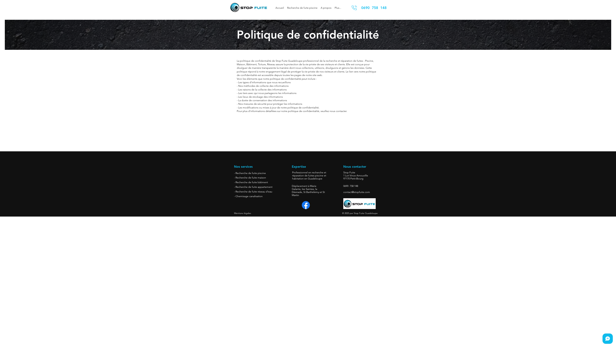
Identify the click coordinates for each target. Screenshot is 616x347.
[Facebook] (305, 205)
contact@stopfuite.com (356, 192)
